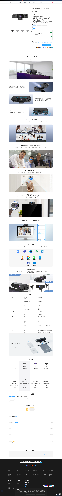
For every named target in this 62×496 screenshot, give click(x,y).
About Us (42, 471)
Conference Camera (10, 471)
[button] (27, 408)
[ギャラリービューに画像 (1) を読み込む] (12, 31)
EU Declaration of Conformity (11, 488)
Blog (25, 471)
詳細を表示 (12, 401)
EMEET (14, 492)
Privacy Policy (10, 487)
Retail (17, 484)
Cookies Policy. (48, 492)
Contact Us (50, 474)
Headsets (9, 475)
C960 (35, 366)
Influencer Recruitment (43, 474)
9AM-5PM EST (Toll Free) (36, 474)
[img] (13, 441)
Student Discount (43, 475)
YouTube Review (26, 474)
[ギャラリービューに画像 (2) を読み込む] (17, 31)
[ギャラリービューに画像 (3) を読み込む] (22, 31)
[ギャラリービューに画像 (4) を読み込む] (27, 31)
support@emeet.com (35, 471)
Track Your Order (51, 471)
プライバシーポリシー (32, 492)
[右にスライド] (31, 17)
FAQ (49, 475)
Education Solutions (19, 474)
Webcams (9, 474)
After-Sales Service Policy (11, 484)
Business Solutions (19, 475)
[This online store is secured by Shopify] (33, 47)
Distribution (18, 483)
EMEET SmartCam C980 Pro (15, 415)
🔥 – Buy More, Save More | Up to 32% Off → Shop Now (31, 0)
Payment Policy (10, 483)
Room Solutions (18, 471)
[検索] (48, 2)
